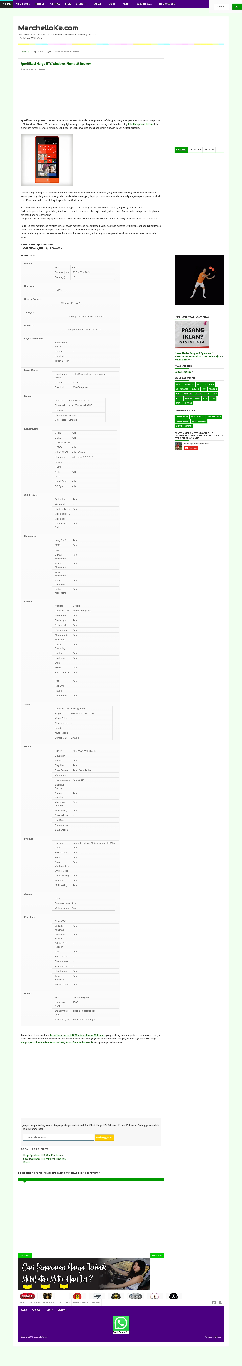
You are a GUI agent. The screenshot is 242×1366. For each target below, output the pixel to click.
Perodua (36, 1309)
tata (214, 394)
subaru (195, 389)
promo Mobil (23, 3)
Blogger (218, 1337)
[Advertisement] (91, 96)
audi (178, 394)
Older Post (157, 1255)
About (23, 1302)
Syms (212, 398)
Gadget (97, 3)
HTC (43, 69)
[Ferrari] (77, 1298)
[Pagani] (135, 1297)
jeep (204, 389)
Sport (112, 3)
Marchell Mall (144, 3)
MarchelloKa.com (48, 28)
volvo (179, 398)
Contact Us (61, 1301)
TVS (207, 394)
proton (213, 389)
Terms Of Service (81, 1302)
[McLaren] (97, 1298)
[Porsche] (154, 1298)
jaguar (199, 394)
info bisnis (197, 417)
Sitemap (96, 1302)
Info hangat (182, 421)
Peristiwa (54, 3)
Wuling (62, 1309)
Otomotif (81, 3)
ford (211, 384)
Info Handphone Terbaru (140, 124)
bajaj (178, 403)
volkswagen (182, 389)
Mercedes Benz (192, 398)
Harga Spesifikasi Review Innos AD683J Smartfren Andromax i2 (57, 1042)
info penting (214, 417)
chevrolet (188, 384)
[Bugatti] (27, 1298)
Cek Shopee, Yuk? (167, 3)
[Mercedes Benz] (174, 1298)
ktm (205, 398)
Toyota (49, 1309)
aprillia (201, 384)
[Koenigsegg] (116, 1299)
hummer (188, 403)
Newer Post (25, 1255)
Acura (24, 1309)
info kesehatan (184, 426)
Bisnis (68, 3)
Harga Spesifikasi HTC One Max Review (43, 1155)
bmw (178, 384)
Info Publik (182, 417)
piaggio (188, 394)
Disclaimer (64, 1302)
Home (8, 3)
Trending (39, 3)
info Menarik (199, 421)
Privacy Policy (50, 1302)
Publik (125, 3)
